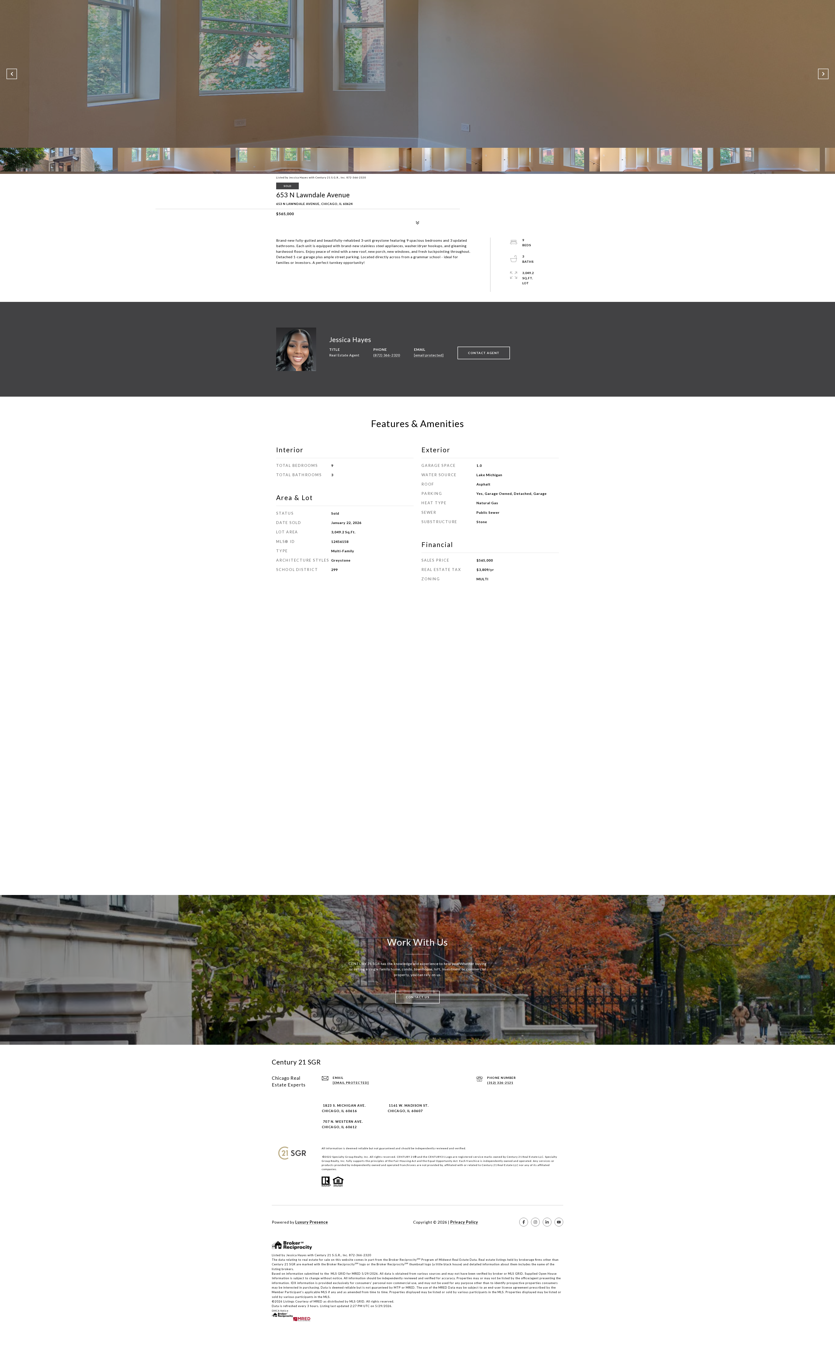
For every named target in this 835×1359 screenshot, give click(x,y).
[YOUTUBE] (558, 1222)
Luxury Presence (311, 1222)
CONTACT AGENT (483, 353)
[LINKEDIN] (547, 1222)
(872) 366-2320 (386, 355)
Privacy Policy (464, 1222)
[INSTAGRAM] (535, 1222)
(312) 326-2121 (500, 1083)
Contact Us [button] (417, 997)
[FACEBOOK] (523, 1222)
